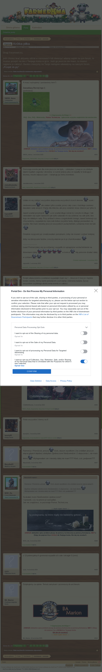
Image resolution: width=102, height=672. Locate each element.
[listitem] (51, 327)
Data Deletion (36, 381)
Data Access (51, 381)
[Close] (96, 291)
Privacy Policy (66, 381)
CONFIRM (32, 371)
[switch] (83, 333)
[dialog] (51, 336)
